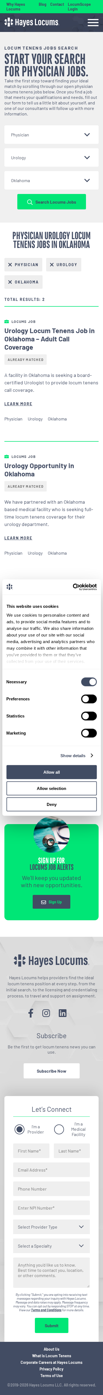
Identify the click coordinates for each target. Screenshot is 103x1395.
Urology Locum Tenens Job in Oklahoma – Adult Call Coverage (49, 338)
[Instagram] (46, 1013)
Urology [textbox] (18, 157)
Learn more (18, 403)
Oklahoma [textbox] (20, 180)
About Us (51, 1349)
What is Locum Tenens (51, 1355)
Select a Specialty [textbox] (35, 1245)
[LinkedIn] (62, 1013)
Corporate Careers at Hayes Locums (51, 1362)
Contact (57, 4)
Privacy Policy (51, 1369)
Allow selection (51, 788)
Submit (52, 1325)
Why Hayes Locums (15, 6)
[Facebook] (31, 1013)
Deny (52, 804)
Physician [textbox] (20, 134)
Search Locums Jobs (55, 201)
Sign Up (55, 902)
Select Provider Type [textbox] (37, 1226)
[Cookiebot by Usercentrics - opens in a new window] (73, 586)
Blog (42, 4)
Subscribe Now (51, 1070)
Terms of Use (51, 1375)
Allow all (51, 772)
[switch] (89, 699)
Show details (72, 755)
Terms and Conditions (46, 1310)
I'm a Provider (35, 1129)
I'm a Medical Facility (78, 1129)
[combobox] (51, 134)
